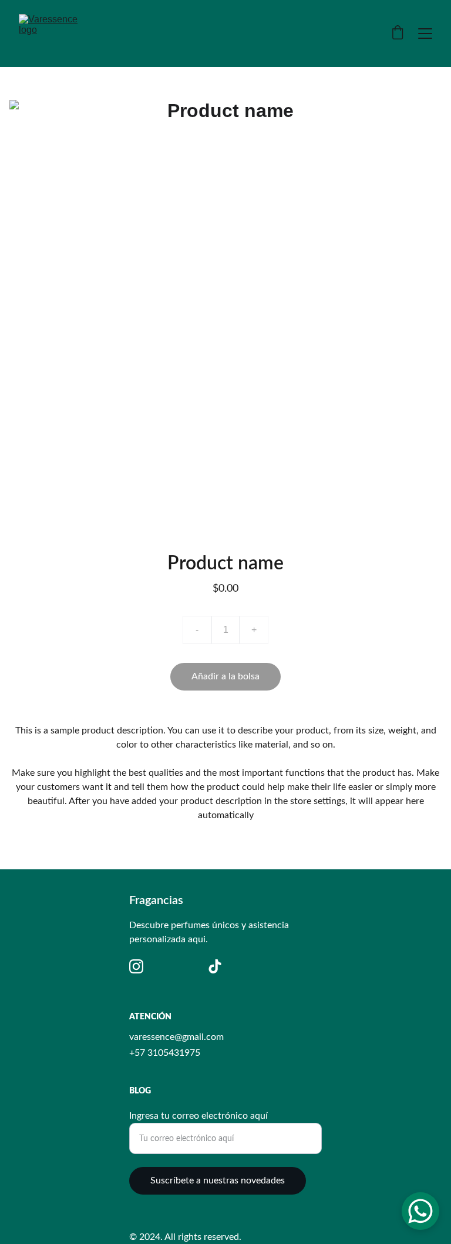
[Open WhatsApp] (420, 1211)
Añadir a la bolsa (225, 676)
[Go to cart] (397, 34)
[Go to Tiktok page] (215, 966)
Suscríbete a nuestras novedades (217, 1180)
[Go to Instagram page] (136, 966)
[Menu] (425, 33)
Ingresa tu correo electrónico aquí (198, 1115)
